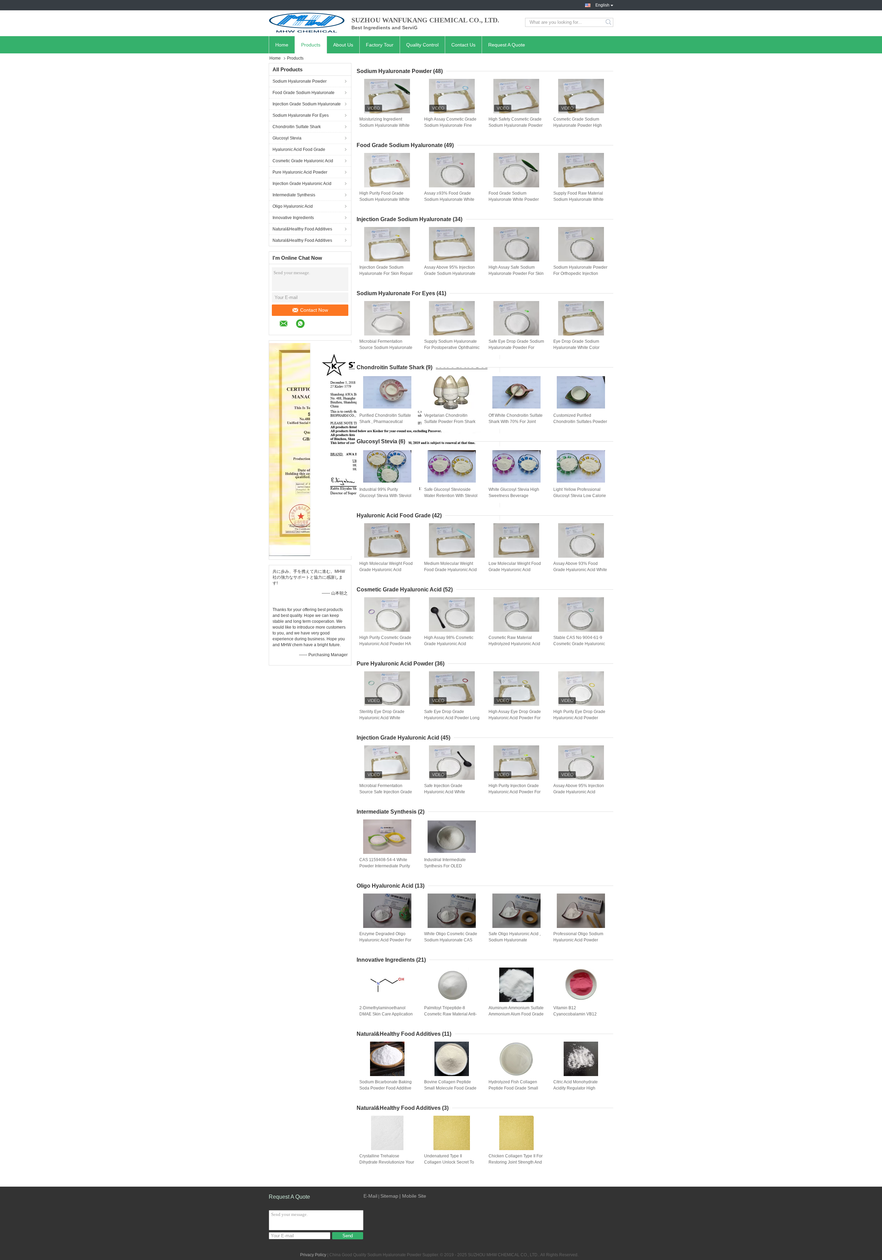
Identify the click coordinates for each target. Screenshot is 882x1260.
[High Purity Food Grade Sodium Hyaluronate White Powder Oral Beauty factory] (387, 170)
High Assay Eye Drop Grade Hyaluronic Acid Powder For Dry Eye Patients (515, 717)
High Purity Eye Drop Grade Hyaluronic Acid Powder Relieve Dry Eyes (579, 717)
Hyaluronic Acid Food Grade (299, 149)
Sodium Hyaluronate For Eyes (301, 115)
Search (609, 22)
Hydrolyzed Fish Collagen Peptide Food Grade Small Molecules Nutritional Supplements (513, 1088)
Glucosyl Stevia (287, 138)
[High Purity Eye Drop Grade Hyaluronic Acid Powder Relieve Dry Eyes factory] (581, 688)
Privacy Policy (313, 1254)
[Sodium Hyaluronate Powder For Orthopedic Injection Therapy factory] (581, 244)
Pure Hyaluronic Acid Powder (300, 172)
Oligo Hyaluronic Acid (293, 206)
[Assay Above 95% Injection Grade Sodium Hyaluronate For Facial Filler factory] (452, 244)
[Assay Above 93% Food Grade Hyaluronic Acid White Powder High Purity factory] (581, 540)
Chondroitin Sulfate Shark (297, 126)
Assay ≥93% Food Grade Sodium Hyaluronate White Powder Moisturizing (449, 199)
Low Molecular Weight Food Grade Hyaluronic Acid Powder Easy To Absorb (515, 569)
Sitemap (389, 1196)
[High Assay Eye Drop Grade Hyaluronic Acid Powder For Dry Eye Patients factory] (516, 688)
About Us (343, 45)
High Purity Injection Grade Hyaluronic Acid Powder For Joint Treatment (515, 792)
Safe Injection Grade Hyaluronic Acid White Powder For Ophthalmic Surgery (446, 792)
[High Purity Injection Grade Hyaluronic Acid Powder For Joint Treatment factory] (516, 762)
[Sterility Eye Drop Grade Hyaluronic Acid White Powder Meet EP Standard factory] (387, 688)
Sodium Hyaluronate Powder (300, 81)
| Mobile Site (412, 1196)
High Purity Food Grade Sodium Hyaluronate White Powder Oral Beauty (384, 199)
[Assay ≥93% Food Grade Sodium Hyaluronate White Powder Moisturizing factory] (452, 170)
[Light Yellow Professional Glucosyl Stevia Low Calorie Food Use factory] (581, 466)
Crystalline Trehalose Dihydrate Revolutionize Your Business (386, 1162)
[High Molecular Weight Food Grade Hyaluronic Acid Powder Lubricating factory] (387, 540)
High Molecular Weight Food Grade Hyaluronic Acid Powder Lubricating (386, 569)
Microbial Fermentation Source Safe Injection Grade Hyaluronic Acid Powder (385, 792)
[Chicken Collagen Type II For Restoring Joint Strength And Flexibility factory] (516, 1133)
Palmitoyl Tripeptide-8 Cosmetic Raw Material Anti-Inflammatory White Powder (450, 1014)
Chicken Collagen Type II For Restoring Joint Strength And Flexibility (516, 1162)
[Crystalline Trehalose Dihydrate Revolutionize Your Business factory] (387, 1133)
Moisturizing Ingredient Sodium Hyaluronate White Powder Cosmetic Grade (384, 125)
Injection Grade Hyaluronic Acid (302, 183)
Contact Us (463, 45)
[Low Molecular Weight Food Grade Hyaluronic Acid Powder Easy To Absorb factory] (516, 540)
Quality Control (422, 45)
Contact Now (314, 310)
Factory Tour (379, 45)
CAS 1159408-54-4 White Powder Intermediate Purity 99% (384, 866)
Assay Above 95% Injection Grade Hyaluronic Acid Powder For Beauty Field (578, 792)
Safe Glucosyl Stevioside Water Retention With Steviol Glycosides (451, 495)
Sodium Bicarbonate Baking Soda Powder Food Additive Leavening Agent (385, 1088)
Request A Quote (506, 45)
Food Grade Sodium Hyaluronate (304, 92)
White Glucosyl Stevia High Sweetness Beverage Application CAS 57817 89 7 (515, 495)
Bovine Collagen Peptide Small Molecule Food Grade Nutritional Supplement (450, 1088)
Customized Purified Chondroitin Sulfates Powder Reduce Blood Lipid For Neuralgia (580, 422)
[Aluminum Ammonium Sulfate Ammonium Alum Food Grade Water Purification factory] (516, 985)
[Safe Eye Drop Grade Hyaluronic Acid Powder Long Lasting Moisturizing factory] (452, 688)
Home (281, 45)
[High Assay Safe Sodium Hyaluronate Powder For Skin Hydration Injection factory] (516, 244)
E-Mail (370, 1196)
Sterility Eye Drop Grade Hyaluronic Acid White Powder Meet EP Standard (384, 717)
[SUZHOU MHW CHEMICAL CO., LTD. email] (287, 324)
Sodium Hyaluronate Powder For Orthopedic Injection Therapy (580, 273)
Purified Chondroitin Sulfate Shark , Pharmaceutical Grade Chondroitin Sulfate (385, 421)
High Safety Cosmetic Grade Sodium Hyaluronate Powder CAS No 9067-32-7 (516, 125)
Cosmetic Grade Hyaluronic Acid (303, 160)
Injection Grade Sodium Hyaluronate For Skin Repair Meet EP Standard (386, 273)
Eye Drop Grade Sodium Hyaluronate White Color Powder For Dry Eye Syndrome (576, 348)
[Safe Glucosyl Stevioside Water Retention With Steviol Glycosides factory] (452, 466)
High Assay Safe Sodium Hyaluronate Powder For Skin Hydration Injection (516, 273)
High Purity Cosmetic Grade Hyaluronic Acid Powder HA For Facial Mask (385, 643)
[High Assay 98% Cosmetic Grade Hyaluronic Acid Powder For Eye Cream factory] (452, 614)
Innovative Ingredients (293, 217)
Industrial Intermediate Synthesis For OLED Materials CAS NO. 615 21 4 (450, 866)
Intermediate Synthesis (294, 195)
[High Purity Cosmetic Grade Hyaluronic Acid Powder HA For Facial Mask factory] (387, 614)
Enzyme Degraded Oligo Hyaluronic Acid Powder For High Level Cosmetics (385, 940)
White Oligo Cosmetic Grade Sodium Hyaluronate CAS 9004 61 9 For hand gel (450, 940)
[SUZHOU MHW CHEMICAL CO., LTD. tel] (315, 324)
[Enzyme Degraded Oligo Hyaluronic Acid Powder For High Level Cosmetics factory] (387, 911)
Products (310, 45)
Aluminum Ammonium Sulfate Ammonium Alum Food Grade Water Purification (516, 1014)
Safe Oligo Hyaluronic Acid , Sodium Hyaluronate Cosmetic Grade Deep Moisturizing (515, 940)
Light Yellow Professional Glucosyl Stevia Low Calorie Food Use (579, 495)
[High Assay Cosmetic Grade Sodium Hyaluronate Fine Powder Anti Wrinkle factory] (452, 96)
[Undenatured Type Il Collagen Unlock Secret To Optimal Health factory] (452, 1133)
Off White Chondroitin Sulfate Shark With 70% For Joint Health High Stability (516, 421)
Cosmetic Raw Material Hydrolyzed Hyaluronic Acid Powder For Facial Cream (514, 643)
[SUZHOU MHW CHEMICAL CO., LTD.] (307, 22)
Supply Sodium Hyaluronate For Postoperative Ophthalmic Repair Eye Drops (452, 347)
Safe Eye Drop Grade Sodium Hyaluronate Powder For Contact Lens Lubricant (516, 347)
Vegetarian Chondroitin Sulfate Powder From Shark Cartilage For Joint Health (449, 421)
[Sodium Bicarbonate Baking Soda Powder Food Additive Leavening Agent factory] (387, 1059)
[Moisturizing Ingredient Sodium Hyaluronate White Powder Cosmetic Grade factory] (387, 96)
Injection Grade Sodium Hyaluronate (307, 104)
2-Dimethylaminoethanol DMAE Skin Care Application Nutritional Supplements (386, 1014)
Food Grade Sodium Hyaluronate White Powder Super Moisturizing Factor (514, 199)
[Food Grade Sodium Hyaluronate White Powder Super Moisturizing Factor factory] (516, 170)
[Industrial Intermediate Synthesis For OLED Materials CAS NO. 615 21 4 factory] (452, 836)
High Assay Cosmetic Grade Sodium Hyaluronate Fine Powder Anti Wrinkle (450, 125)
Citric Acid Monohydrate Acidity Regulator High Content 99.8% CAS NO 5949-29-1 (575, 1088)
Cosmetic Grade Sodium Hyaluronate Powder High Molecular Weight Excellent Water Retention (578, 126)
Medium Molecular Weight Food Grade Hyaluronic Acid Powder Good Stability (450, 569)
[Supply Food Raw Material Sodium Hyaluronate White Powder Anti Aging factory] (581, 170)
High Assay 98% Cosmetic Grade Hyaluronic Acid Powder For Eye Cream (448, 643)
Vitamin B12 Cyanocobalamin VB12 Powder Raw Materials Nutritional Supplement (575, 1014)
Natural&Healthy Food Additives (302, 229)
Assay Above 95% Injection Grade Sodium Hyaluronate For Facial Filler (449, 273)
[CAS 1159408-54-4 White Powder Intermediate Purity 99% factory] (387, 836)
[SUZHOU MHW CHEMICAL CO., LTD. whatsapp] (303, 324)
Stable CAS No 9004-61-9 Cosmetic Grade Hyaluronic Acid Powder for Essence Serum (579, 644)
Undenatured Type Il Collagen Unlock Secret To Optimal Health (449, 1162)
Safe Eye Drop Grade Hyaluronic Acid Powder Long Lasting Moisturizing (452, 717)
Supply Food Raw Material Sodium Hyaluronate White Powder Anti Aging (578, 199)
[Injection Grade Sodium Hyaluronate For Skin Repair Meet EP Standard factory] (387, 244)
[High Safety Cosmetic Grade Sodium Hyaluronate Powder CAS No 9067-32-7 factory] (516, 96)
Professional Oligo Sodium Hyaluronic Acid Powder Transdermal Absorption (578, 940)
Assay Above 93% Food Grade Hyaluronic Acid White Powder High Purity (580, 569)
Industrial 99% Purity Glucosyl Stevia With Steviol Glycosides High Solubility (385, 495)
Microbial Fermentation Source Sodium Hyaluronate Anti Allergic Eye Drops (385, 347)
